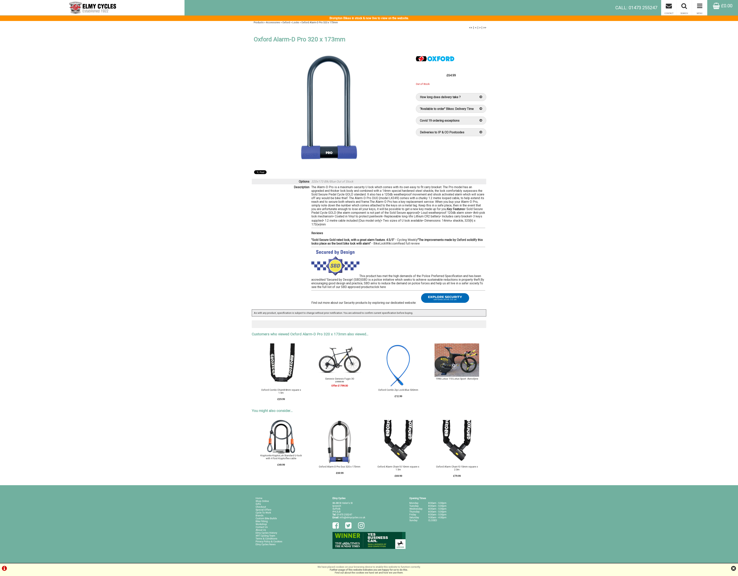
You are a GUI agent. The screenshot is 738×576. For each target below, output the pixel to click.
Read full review (409, 243)
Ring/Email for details (457, 382)
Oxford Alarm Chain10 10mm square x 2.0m (457, 468)
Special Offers (263, 509)
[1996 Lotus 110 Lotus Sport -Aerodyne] (457, 375)
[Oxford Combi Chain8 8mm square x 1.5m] (281, 387)
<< (470, 27)
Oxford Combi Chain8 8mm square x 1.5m (281, 391)
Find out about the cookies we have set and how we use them (369, 572)
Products (259, 22)
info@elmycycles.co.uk (352, 517)
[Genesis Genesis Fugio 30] (339, 375)
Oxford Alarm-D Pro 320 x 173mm (319, 22)
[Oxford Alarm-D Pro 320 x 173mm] (330, 107)
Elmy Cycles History (266, 532)
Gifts (258, 504)
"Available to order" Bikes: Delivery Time (447, 109)
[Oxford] (435, 67)
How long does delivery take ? (440, 97)
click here (379, 287)
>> (484, 27)
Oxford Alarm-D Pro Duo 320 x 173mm (339, 466)
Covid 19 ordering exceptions (440, 120)
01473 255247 (344, 514)
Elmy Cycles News (266, 544)
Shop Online (262, 501)
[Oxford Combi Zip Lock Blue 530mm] (398, 387)
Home (259, 498)
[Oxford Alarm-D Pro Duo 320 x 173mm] (339, 463)
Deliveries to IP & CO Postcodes (442, 132)
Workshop (261, 524)
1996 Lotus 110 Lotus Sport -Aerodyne (457, 378)
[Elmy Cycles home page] (92, 7)
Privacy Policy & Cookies (269, 541)
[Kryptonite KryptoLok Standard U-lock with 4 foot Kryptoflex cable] (281, 452)
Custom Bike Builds (266, 518)
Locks (295, 22)
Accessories (273, 22)
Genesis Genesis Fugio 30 (339, 378)
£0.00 (726, 5)
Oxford (286, 22)
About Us (261, 529)
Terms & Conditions (266, 538)
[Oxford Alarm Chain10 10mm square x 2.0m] (457, 463)
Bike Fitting (262, 521)
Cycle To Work (263, 512)
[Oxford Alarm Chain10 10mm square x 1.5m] (398, 463)
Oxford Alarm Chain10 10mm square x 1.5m (398, 468)
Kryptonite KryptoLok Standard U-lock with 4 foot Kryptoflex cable (281, 457)
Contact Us (262, 527)
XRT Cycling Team (265, 535)
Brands (259, 515)
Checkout (261, 506)
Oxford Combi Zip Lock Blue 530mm (398, 389)
